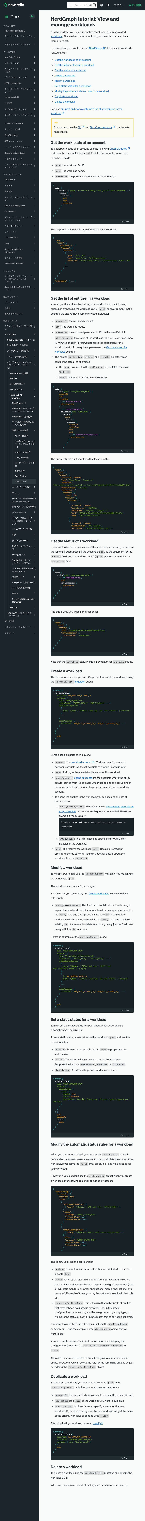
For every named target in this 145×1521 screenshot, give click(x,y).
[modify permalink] (84, 867)
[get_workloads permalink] (107, 142)
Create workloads (99, 893)
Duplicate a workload (66, 96)
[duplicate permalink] (89, 1376)
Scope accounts (83, 777)
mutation (80, 681)
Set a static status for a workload (73, 85)
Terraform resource (101, 127)
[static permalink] (108, 1019)
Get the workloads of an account (73, 59)
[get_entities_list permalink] (112, 298)
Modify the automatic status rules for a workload (82, 91)
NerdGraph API (97, 48)
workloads (56, 36)
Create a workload (65, 75)
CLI (79, 127)
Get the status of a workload (70, 70)
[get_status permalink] (100, 541)
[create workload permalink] (84, 671)
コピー (126, 221)
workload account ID (82, 762)
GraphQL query (118, 148)
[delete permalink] (83, 1466)
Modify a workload (65, 80)
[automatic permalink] (52, 1148)
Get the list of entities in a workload (74, 65)
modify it (98, 1423)
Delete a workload (65, 101)
